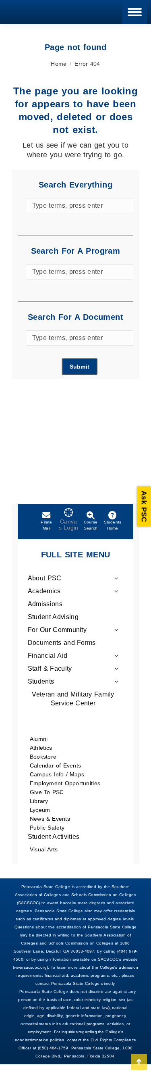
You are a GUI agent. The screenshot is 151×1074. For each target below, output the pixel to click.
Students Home (113, 525)
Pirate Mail (46, 525)
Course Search (90, 525)
